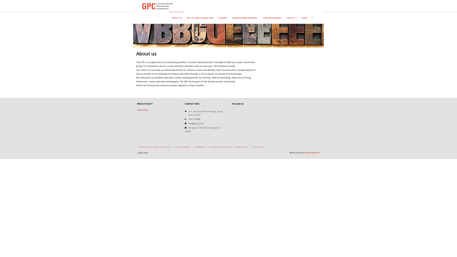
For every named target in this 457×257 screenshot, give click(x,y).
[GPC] (157, 6)
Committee (200, 147)
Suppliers (258, 147)
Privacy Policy (142, 109)
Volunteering (182, 147)
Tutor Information (221, 147)
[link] (312, 18)
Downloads (242, 147)
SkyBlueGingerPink (312, 152)
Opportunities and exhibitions (154, 147)
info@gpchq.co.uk (195, 123)
